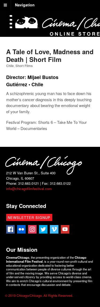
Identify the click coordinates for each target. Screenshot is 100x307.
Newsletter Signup (29, 217)
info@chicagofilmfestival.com (29, 188)
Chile (10, 65)
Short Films (24, 65)
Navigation (25, 4)
